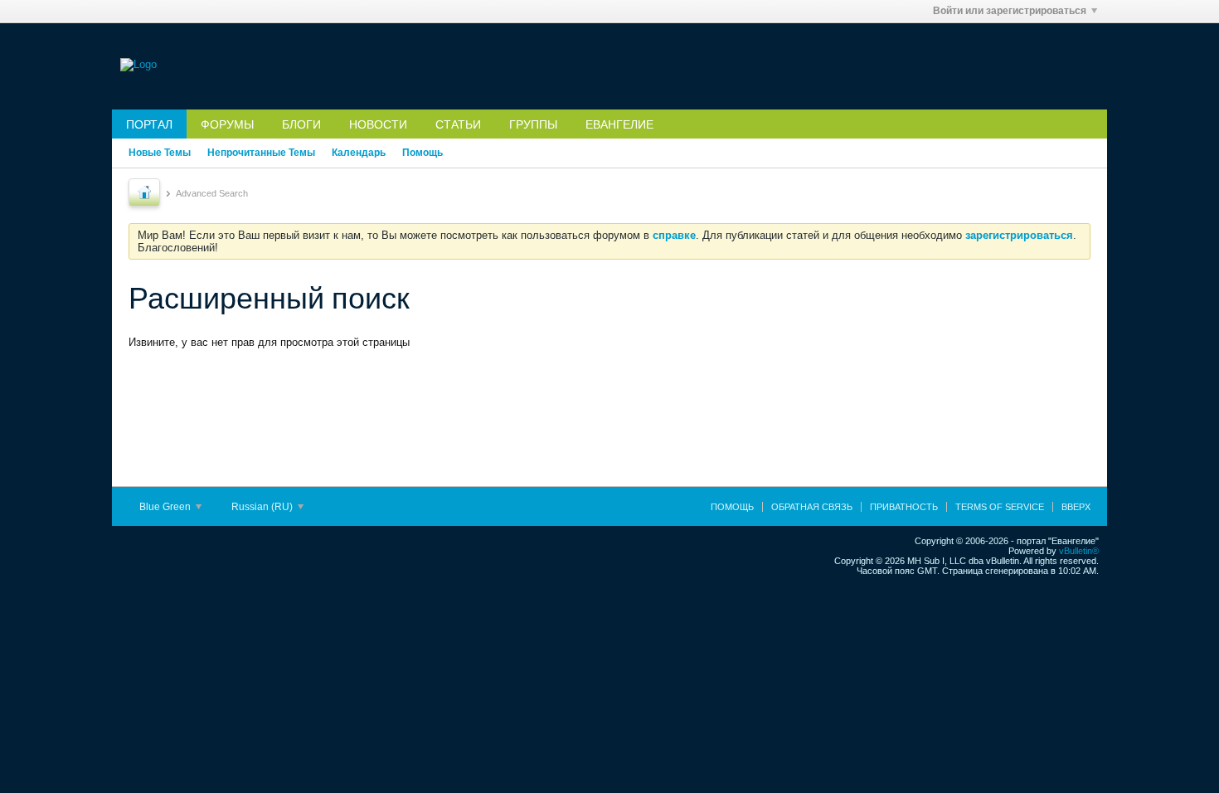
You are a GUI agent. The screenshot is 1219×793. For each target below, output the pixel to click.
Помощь (422, 152)
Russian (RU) (263, 507)
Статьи (458, 124)
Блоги (301, 124)
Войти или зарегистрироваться (1009, 11)
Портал (149, 124)
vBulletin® (1079, 551)
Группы (533, 124)
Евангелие (619, 124)
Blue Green (166, 507)
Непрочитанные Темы (261, 152)
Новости (378, 124)
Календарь (359, 152)
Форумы (227, 124)
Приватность (904, 507)
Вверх (1075, 507)
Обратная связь (811, 507)
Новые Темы (160, 152)
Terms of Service (999, 507)
